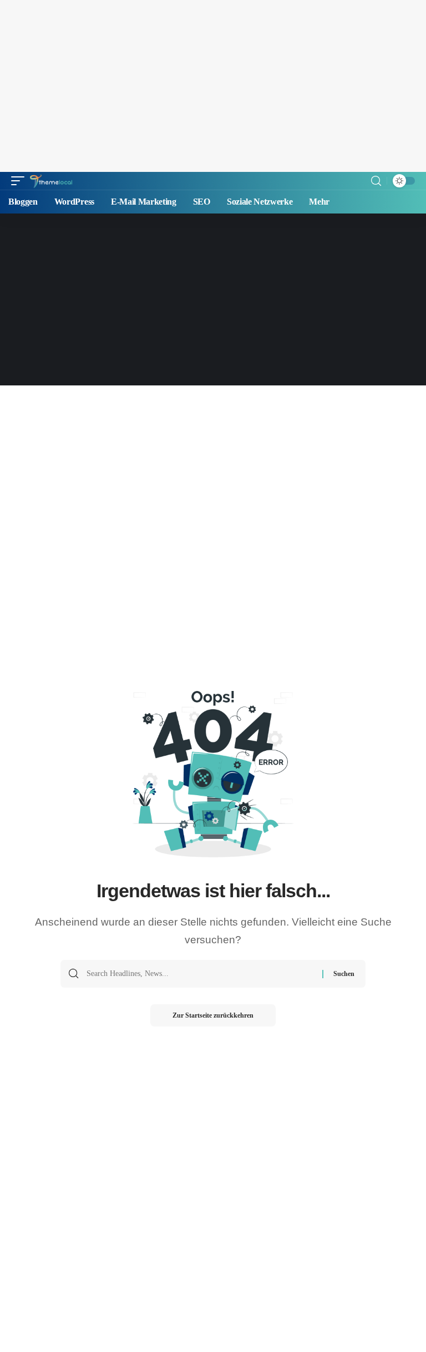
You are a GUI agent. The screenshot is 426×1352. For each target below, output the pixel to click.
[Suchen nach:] (200, 974)
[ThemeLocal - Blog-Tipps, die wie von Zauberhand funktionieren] (51, 181)
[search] (376, 181)
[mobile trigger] (20, 181)
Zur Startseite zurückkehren (213, 1015)
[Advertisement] (213, 86)
